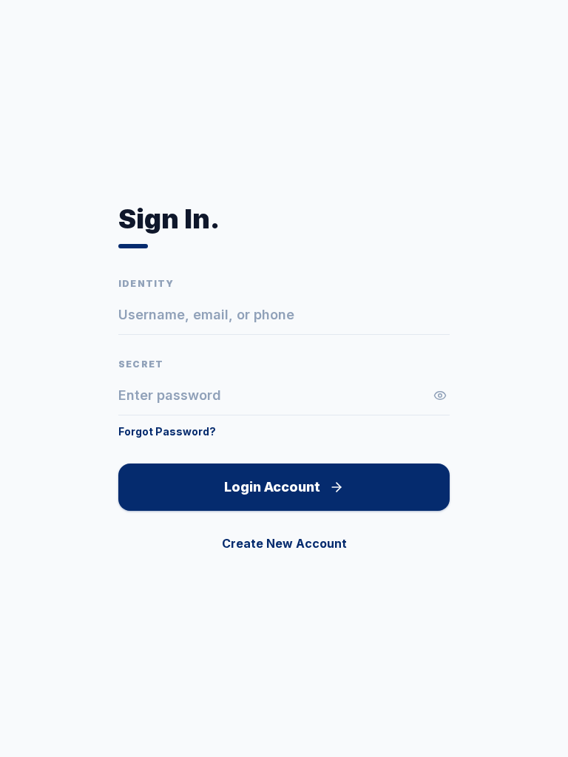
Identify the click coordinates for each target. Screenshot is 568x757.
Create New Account (284, 543)
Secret (140, 364)
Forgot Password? (167, 431)
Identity (146, 283)
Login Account (272, 487)
